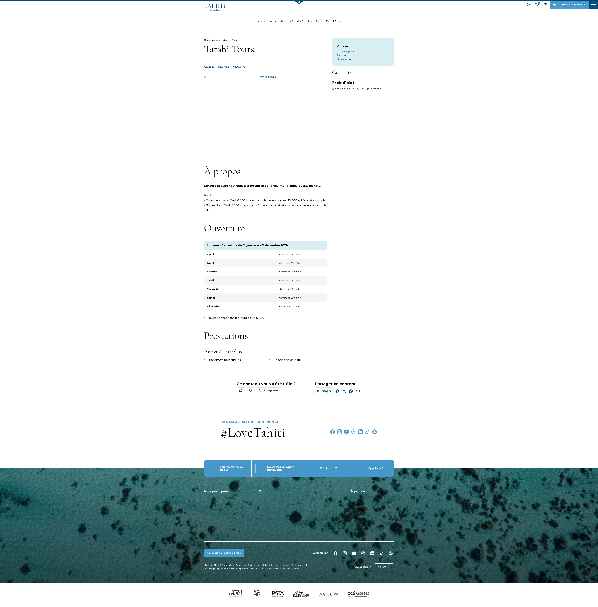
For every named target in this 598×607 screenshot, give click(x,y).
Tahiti (295, 21)
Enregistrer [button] (271, 390)
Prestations (238, 66)
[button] (299, 2)
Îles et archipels (279, 21)
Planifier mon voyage (572, 4)
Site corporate (363, 566)
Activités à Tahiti (312, 21)
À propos (209, 66)
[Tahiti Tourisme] (214, 7)
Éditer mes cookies (301, 565)
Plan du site (240, 565)
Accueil (261, 21)
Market (382, 566)
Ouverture (223, 66)
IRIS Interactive (226, 565)
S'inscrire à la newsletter (224, 553)
